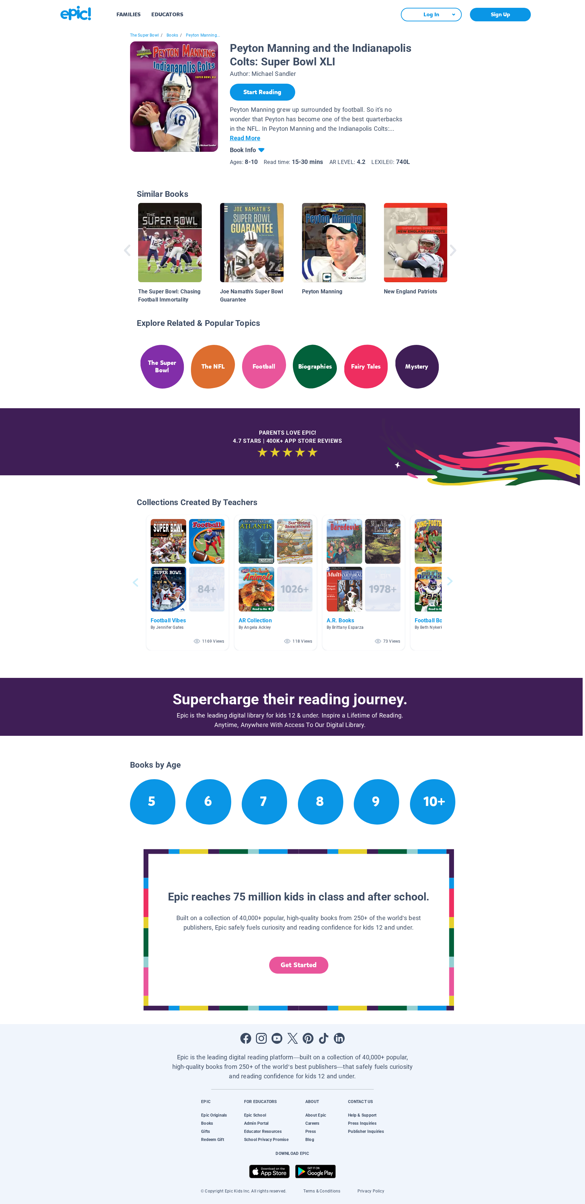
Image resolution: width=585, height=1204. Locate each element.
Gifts (205, 1131)
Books (172, 35)
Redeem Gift (212, 1139)
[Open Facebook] (245, 1038)
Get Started (299, 965)
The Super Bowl (144, 35)
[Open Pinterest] (308, 1038)
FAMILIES (128, 14)
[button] (187, 582)
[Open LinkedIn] (339, 1038)
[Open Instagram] (261, 1038)
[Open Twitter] (292, 1038)
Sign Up (500, 14)
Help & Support (362, 1115)
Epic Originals (214, 1115)
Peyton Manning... (203, 35)
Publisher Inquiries (366, 1131)
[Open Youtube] (277, 1038)
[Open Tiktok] (323, 1038)
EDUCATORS (167, 14)
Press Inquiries (362, 1123)
